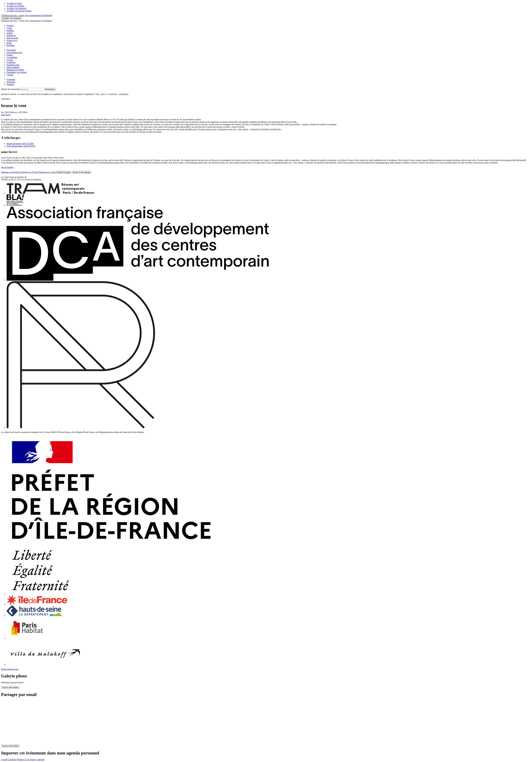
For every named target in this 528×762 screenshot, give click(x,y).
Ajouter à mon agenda (81, 172)
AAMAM (11, 62)
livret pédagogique (21, 146)
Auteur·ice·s (12, 40)
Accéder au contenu (15, 6)
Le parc (10, 60)
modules (10, 30)
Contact (10, 75)
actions (10, 33)
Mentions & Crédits (15, 70)
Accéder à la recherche (16, 8)
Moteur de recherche (10, 89)
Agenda (10, 25)
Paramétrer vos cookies (17, 72)
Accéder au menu (14, 3)
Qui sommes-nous (14, 52)
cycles (9, 28)
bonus (9, 43)
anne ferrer (5, 115)
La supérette (12, 57)
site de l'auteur (7, 167)
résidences (11, 35)
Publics (10, 55)
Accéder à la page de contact (19, 11)
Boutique (11, 45)
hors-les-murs (12, 38)
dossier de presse (20, 143)
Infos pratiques (13, 67)
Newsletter (11, 50)
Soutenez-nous (13, 65)
